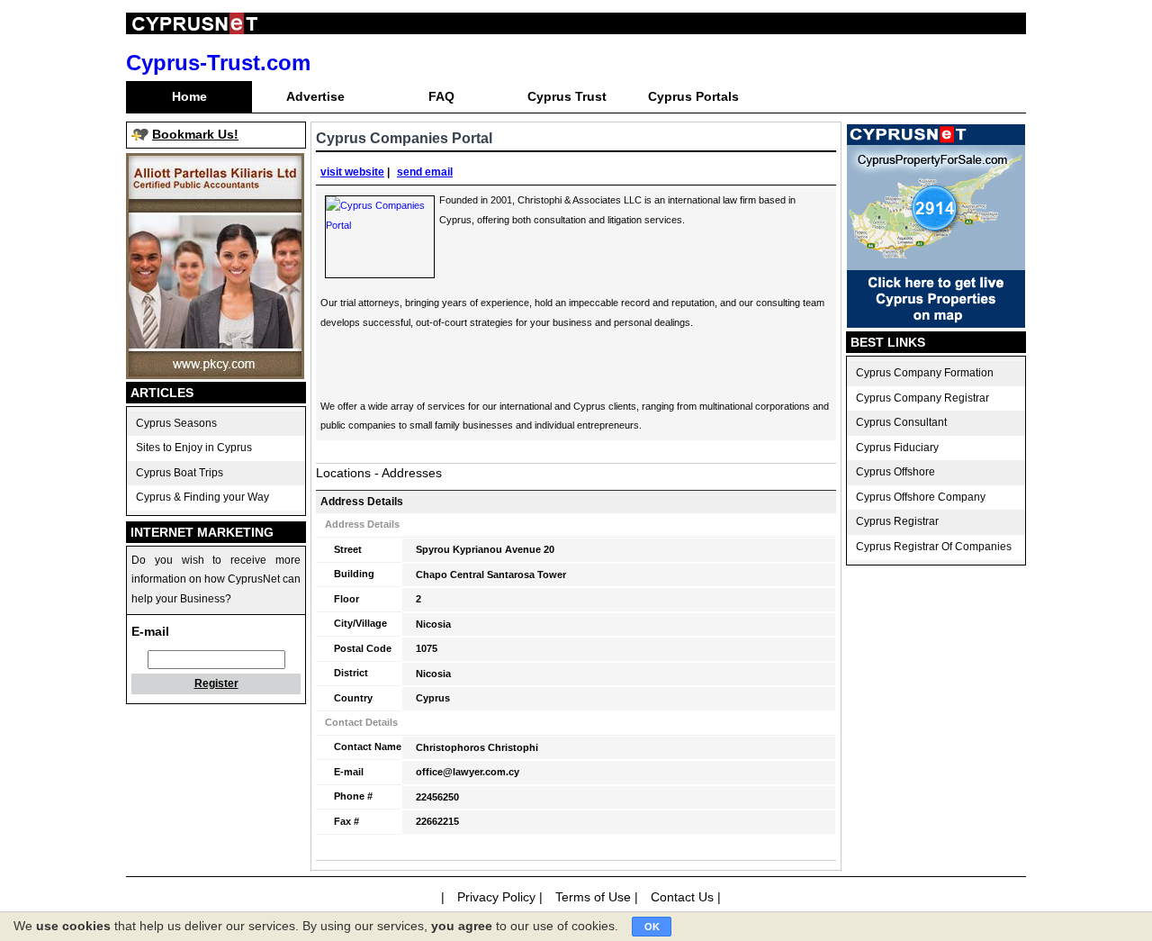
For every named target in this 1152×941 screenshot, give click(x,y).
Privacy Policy (496, 897)
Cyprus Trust (567, 96)
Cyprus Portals (693, 96)
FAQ (441, 96)
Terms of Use (593, 897)
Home (189, 96)
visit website (352, 172)
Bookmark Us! (195, 134)
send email (425, 172)
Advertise (315, 96)
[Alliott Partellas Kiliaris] (215, 374)
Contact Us (682, 897)
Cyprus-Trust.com (218, 62)
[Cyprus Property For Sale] (936, 323)
